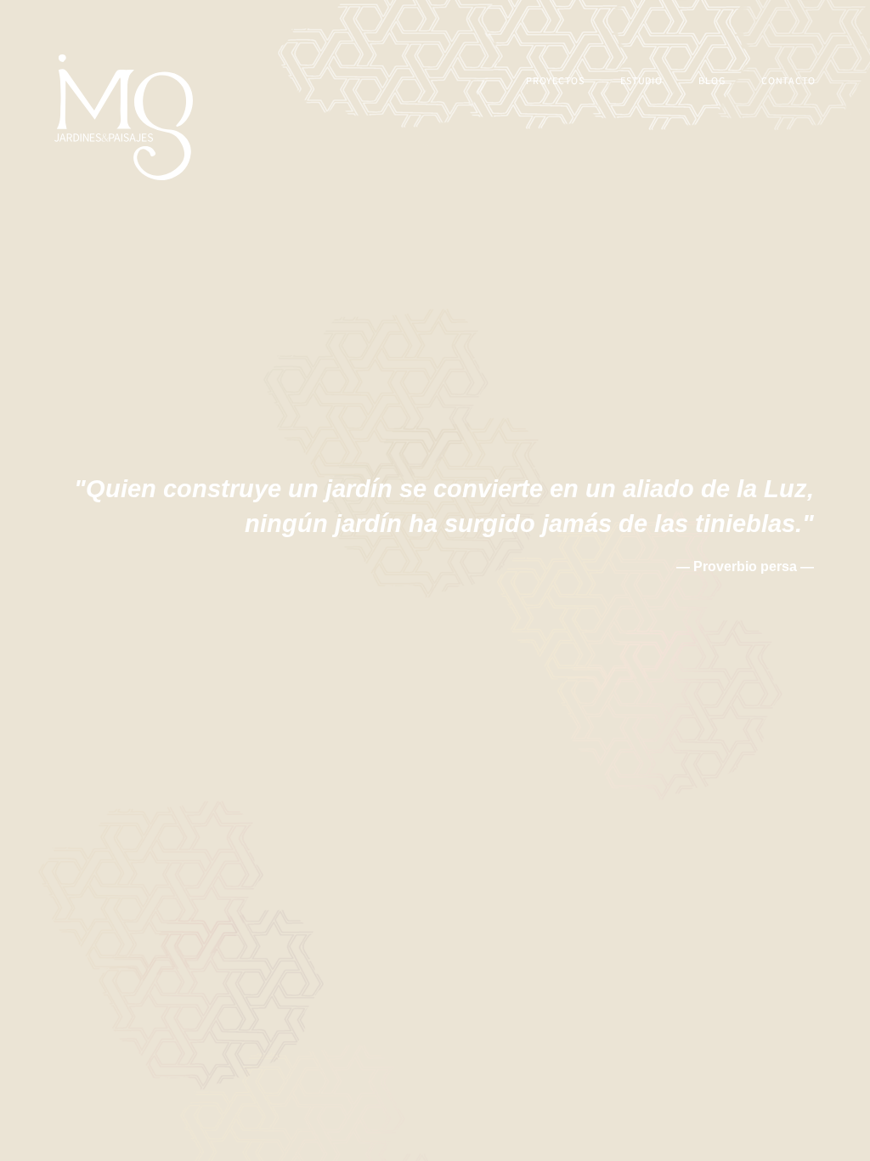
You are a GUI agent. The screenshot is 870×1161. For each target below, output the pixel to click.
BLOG (712, 80)
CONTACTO (788, 80)
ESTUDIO (641, 80)
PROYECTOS (555, 80)
